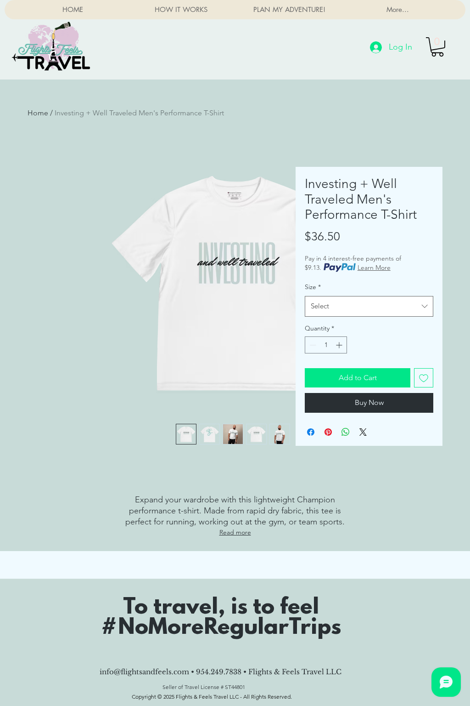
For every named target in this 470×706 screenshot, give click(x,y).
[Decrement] (312, 345)
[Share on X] (363, 432)
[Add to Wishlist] (423, 377)
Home (38, 112)
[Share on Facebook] (310, 432)
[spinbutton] (326, 345)
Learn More (374, 267)
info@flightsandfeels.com (144, 671)
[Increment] (340, 345)
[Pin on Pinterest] (328, 432)
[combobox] (369, 306)
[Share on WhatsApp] (345, 432)
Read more (235, 532)
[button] (437, 47)
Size (313, 287)
